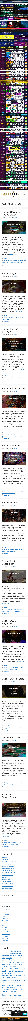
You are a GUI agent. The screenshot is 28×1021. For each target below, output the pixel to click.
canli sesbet (5, 953)
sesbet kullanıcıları (19, 491)
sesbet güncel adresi (8, 973)
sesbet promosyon (7, 982)
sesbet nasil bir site (14, 844)
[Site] (14, 50)
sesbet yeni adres (18, 987)
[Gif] (14, 81)
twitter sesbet (17, 995)
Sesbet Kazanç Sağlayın (10, 330)
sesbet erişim (5, 319)
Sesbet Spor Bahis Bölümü (9, 862)
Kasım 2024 (5, 925)
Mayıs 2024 (5, 938)
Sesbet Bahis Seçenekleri (9, 562)
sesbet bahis (16, 960)
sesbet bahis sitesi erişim (10, 317)
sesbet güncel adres (9, 726)
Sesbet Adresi (5, 857)
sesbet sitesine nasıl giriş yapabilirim (8, 983)
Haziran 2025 (5, 914)
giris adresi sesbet (8, 956)
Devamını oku (12, 254)
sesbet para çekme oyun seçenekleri (11, 669)
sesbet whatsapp (10, 551)
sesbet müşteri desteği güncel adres (8, 980)
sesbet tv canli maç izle (17, 985)
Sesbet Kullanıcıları (12, 445)
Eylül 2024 (4, 929)
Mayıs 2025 (5, 916)
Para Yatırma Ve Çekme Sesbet (10, 795)
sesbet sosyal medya (16, 436)
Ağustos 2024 (5, 931)
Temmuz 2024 (6, 934)
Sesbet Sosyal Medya (13, 388)
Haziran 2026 (5, 910)
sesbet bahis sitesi (9, 962)
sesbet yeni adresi (6, 989)
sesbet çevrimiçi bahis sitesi (9, 991)
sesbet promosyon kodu (18, 982)
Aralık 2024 (5, 923)
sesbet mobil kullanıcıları (8, 493)
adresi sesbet (7, 667)
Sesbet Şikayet (7, 995)
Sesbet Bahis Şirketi (8, 964)
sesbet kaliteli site (10, 785)
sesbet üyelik (15, 993)
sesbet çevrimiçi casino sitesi (11, 260)
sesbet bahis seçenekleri (10, 609)
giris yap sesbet (8, 783)
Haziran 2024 (5, 936)
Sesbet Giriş (5, 859)
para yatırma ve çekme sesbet (12, 842)
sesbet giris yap (20, 968)
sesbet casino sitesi (7, 966)
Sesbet (5, 258)
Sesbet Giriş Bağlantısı (8, 883)
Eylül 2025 (4, 912)
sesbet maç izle (6, 978)
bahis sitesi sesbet (9, 434)
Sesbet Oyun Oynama (7, 875)
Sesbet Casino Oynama (8, 866)
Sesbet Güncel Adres (13, 678)
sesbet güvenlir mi (8, 491)
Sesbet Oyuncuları (7, 881)
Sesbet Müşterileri (6, 864)
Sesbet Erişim (9, 273)
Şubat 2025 (5, 918)
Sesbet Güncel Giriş (7, 975)
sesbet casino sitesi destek (11, 549)
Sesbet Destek (10, 502)
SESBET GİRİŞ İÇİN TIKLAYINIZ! (14, 30)
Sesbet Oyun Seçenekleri (9, 622)
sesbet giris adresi (9, 968)
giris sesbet (18, 956)
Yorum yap (6, 266)
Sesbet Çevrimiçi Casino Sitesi (11, 213)
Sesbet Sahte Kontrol (7, 888)
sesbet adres (20, 958)
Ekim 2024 (4, 927)
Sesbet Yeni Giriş (18, 728)
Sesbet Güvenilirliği (7, 879)
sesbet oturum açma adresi (13, 611)
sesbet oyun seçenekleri (18, 667)
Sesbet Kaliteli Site (12, 737)
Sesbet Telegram (6, 985)
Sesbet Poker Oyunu (7, 870)
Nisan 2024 (5, 940)
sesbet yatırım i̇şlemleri (13, 379)
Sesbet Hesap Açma (7, 886)
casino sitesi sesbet (15, 954)
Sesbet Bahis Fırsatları (8, 868)
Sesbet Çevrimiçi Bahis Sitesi (9, 872)
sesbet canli (21, 317)
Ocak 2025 (5, 920)
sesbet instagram (8, 377)
